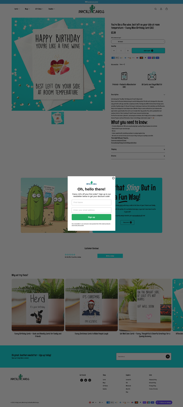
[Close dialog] (113, 178)
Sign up (91, 217)
